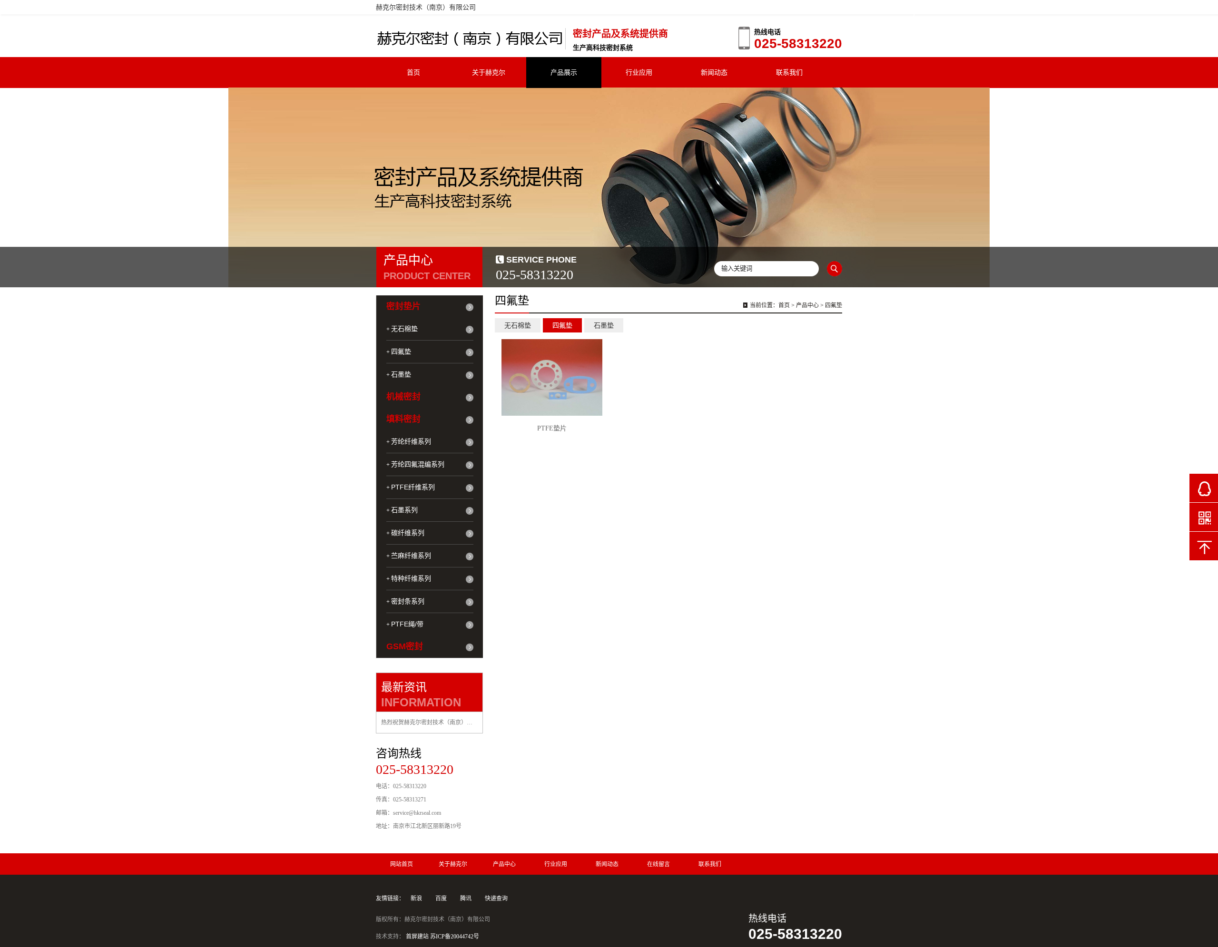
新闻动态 (714, 72)
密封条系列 (407, 601)
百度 (441, 898)
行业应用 (639, 72)
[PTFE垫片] (551, 377)
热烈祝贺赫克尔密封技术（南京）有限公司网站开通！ (429, 722)
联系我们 (789, 72)
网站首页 (401, 864)
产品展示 (563, 72)
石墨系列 (404, 510)
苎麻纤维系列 (411, 555)
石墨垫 (401, 374)
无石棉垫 (404, 328)
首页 (413, 72)
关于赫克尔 (488, 72)
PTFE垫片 (552, 428)
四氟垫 (401, 351)
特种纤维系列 (411, 578)
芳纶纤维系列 (411, 441)
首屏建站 (417, 936)
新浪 (416, 898)
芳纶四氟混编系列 (417, 464)
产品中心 (807, 305)
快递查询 (496, 898)
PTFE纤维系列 (413, 487)
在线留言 (658, 864)
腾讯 (465, 898)
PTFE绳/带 (407, 624)
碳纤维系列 (407, 533)
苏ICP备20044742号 (454, 936)
